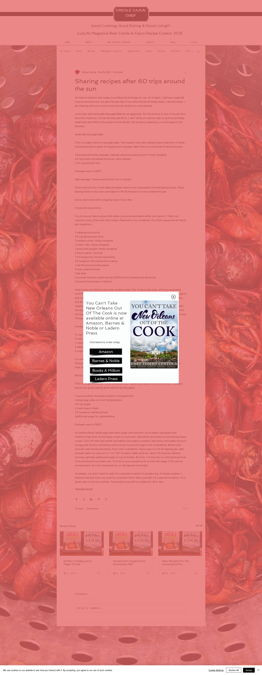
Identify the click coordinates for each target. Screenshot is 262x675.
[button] (173, 297)
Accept (249, 670)
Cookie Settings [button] (216, 670)
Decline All (234, 670)
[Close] (258, 670)
